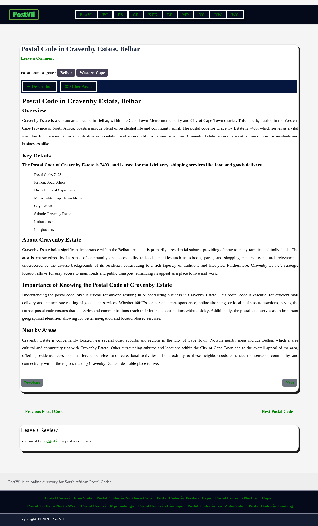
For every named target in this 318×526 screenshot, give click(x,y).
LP (170, 14)
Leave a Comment (37, 58)
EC (105, 14)
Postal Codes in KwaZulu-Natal (215, 506)
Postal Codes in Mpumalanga (107, 506)
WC (235, 14)
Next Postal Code (280, 411)
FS (120, 14)
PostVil (86, 14)
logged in (51, 441)
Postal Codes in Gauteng (271, 506)
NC (202, 14)
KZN (152, 14)
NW (218, 14)
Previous (32, 382)
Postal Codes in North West (52, 506)
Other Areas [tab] (81, 86)
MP (185, 14)
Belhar (66, 72)
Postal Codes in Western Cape (184, 498)
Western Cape (92, 72)
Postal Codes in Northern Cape (124, 498)
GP (136, 14)
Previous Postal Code (41, 411)
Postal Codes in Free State (68, 498)
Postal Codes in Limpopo (160, 506)
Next (290, 382)
